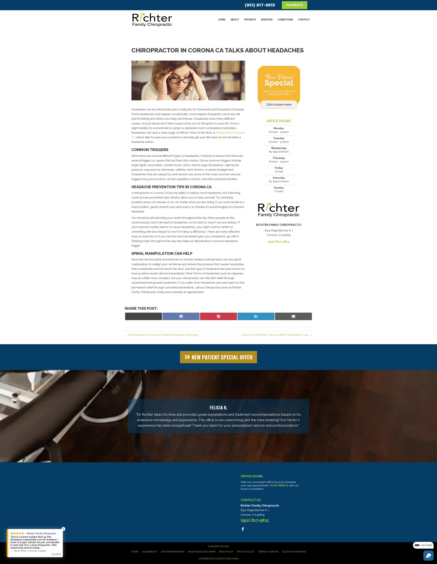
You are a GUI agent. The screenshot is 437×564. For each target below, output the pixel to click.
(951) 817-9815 (260, 5)
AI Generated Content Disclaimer (219, 558)
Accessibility (149, 551)
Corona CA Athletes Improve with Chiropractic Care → (276, 335)
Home (221, 19)
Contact (304, 19)
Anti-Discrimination (172, 551)
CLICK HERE (277, 485)
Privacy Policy (246, 551)
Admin (134, 551)
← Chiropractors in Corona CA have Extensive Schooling (161, 335)
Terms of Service (268, 551)
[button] (218, 357)
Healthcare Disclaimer (201, 551)
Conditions (285, 19)
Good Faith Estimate (294, 551)
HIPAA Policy (226, 551)
